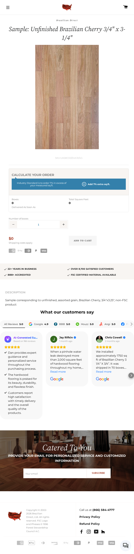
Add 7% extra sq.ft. (98, 184)
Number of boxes (18, 218)
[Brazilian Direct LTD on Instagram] (90, 532)
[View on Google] (53, 339)
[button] (3, 375)
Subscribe (98, 473)
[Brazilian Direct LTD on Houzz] (105, 532)
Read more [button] (58, 371)
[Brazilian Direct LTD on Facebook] (83, 532)
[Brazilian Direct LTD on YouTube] (98, 532)
